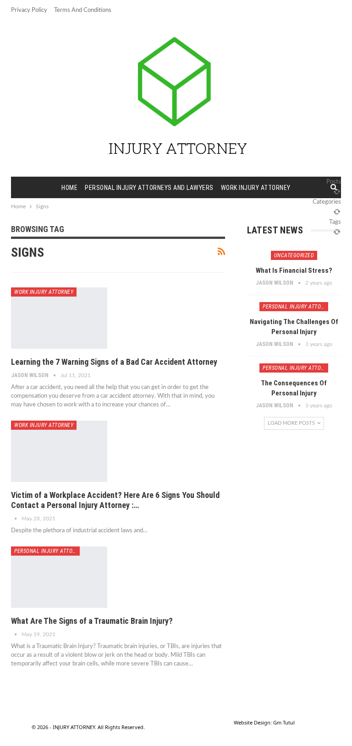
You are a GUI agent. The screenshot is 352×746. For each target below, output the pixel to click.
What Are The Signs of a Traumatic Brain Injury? (92, 621)
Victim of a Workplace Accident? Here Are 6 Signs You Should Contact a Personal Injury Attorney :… (115, 500)
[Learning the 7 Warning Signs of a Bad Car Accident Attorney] (59, 318)
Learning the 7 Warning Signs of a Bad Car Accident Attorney (114, 362)
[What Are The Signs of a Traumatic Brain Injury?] (59, 577)
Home (69, 187)
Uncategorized (294, 255)
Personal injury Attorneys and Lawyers (149, 187)
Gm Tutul (284, 722)
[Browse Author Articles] (16, 518)
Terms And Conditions (82, 10)
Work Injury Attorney (256, 187)
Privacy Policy (29, 10)
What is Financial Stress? (294, 270)
